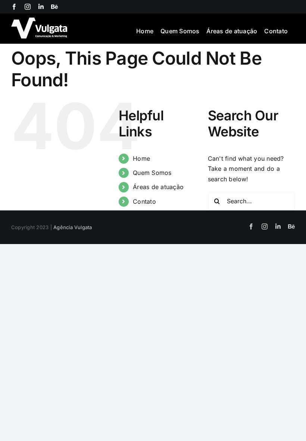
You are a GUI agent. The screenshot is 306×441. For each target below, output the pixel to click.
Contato (144, 201)
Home (141, 158)
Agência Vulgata (72, 227)
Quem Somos (152, 172)
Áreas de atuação (158, 187)
